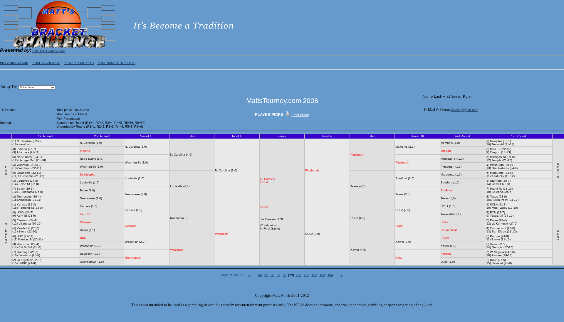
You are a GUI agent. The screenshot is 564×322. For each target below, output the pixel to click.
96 (272, 275)
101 (306, 275)
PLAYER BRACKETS (79, 63)
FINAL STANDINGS (46, 63)
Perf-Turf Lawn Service (49, 51)
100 (298, 275)
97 (278, 275)
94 (260, 275)
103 (322, 275)
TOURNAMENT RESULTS (116, 63)
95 (266, 275)
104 (330, 275)
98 (284, 275)
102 (314, 275)
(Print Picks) (300, 115)
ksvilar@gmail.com (464, 110)
